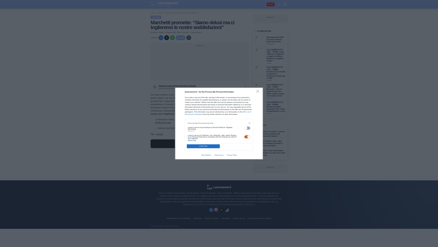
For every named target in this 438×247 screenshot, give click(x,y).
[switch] (247, 128)
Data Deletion (206, 155)
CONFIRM (203, 146)
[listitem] (219, 123)
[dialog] (219, 123)
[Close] (258, 92)
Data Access (219, 155)
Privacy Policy (232, 155)
